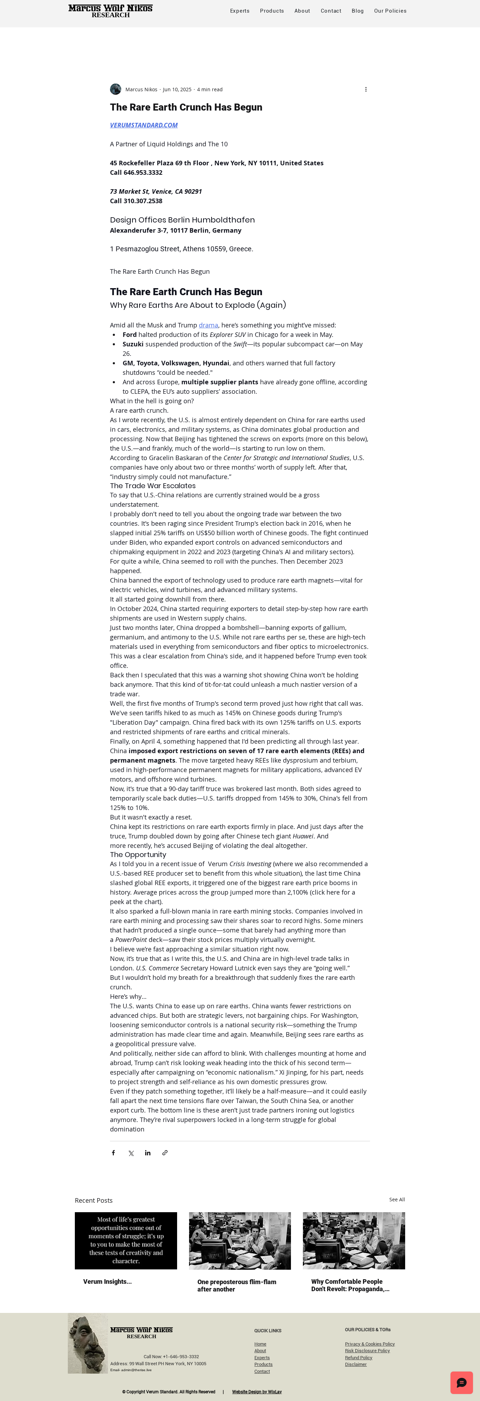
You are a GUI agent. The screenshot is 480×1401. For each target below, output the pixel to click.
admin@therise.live (136, 1370)
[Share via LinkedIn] (147, 1152)
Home (260, 1344)
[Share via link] (165, 1152)
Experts (262, 1357)
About (260, 1350)
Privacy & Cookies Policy (370, 1344)
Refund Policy (358, 1357)
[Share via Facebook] (113, 1152)
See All (397, 1199)
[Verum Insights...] (126, 1240)
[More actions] (366, 89)
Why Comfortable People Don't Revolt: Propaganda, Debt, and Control (348, 1285)
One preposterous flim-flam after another (237, 1285)
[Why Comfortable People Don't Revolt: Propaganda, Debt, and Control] (354, 1240)
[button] (390, 11)
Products (263, 1364)
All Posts (86, 41)
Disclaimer (356, 1364)
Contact (262, 1371)
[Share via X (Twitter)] (130, 1152)
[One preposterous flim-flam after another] (240, 1241)
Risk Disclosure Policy (367, 1350)
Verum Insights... (107, 1281)
